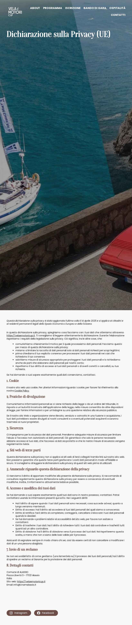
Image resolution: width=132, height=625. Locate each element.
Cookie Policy (21, 390)
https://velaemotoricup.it (21, 335)
